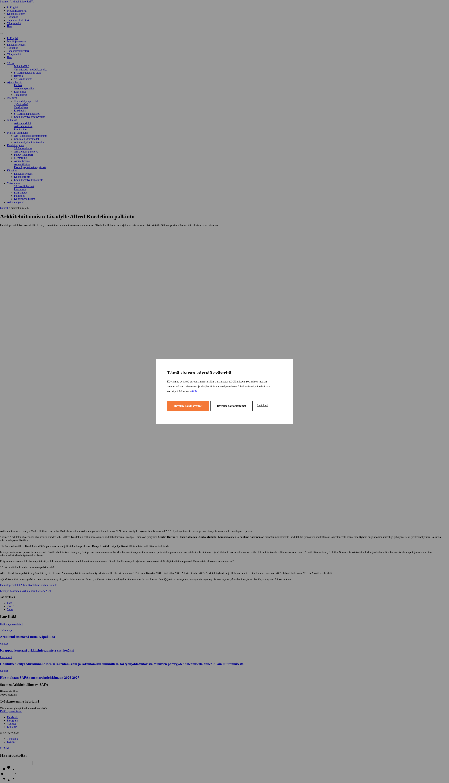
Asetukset (262, 405)
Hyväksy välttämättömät (231, 405)
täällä (194, 391)
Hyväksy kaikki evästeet (188, 405)
